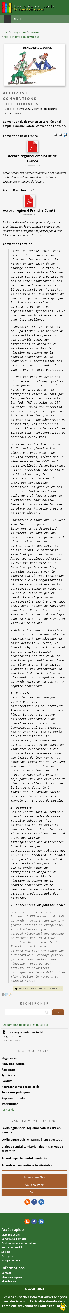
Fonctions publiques (15, 1092)
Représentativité (13, 1098)
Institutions (9, 1104)
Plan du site (8, 1281)
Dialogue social (10, 1234)
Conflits (6, 1081)
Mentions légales (11, 1277)
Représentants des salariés (20, 1087)
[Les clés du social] (7, 13)
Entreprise (7, 1256)
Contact (34, 1192)
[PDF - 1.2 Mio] (29, 206)
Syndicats (8, 1075)
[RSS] (27, 1202)
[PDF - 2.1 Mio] (32, 151)
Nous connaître (34, 1177)
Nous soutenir (34, 1185)
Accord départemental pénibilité (24, 1158)
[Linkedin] (41, 1202)
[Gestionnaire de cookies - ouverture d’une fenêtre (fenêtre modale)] (63, 1307)
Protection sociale (12, 1247)
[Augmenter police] (55, 134)
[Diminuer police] (60, 134)
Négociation (10, 1058)
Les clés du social (35, 7)
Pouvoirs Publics (13, 1064)
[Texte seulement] (65, 134)
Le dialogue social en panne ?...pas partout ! (32, 1139)
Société (5, 1251)
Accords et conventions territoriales (26, 1165)
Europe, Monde (10, 1260)
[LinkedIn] (6, 995)
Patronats (8, 1069)
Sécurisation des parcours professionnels (40, 988)
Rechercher (34, 1003)
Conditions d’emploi (13, 1239)
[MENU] (7, 19)
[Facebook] (3, 995)
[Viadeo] (10, 995)
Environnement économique (18, 1243)
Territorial (8, 1110)
